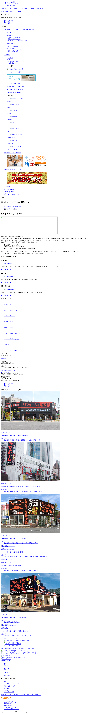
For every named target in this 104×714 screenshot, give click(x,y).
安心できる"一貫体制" (14, 39)
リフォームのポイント (12, 92)
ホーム (6, 681)
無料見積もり (9, 22)
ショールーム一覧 (9, 5)
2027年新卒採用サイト (14, 61)
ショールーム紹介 (13, 194)
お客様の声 (9, 191)
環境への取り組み (13, 52)
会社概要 (10, 58)
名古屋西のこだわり (12, 153)
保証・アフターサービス (15, 50)
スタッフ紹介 (10, 193)
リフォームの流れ (13, 46)
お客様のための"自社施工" (15, 37)
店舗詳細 (3, 358)
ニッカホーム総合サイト (11, 2)
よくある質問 (11, 48)
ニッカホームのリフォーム (19, 29)
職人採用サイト (8, 705)
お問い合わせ (9, 20)
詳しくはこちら (5, 269)
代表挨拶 (10, 35)
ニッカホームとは (9, 32)
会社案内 (7, 55)
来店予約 (7, 23)
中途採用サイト (12, 63)
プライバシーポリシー (10, 707)
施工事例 (9, 189)
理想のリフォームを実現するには (17, 40)
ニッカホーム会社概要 (11, 3)
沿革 (9, 59)
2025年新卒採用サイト (10, 702)
